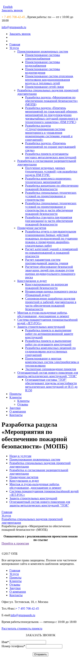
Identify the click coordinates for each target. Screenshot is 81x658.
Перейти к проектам (15, 543)
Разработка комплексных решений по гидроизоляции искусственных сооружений (50, 351)
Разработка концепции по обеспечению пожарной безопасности (51, 187)
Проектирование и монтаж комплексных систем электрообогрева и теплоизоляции (52, 362)
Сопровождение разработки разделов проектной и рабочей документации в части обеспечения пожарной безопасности (50, 304)
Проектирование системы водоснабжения (42, 63)
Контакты (16, 415)
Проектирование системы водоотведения (42, 70)
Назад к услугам (20, 456)
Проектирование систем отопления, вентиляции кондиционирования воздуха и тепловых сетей (49, 80)
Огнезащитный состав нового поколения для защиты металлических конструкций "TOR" (47, 374)
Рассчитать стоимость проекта (22, 628)
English (8, 6)
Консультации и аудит (32, 281)
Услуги (14, 48)
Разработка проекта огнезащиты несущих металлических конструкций (50, 155)
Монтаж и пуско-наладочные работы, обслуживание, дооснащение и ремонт (43, 314)
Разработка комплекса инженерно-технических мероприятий (48, 180)
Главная (14, 44)
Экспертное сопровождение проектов (50, 369)
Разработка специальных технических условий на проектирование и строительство (50, 196)
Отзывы (22, 404)
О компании (17, 411)
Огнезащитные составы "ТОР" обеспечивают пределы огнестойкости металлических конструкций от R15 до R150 (51, 385)
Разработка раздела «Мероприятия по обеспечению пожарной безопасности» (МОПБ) (51, 101)
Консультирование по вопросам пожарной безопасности (46, 286)
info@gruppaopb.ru (14, 27)
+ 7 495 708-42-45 (13, 17)
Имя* (5, 642)
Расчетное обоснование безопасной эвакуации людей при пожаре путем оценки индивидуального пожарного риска (50, 272)
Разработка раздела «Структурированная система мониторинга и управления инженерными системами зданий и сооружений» (49, 132)
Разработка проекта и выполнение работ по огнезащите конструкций (48, 342)
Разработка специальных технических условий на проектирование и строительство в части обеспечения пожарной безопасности (50, 208)
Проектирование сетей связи (44, 86)
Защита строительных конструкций (41, 326)
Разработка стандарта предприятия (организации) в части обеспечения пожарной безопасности (49, 221)
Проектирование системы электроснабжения (42, 56)
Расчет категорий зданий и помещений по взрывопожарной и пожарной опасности (51, 252)
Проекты (15, 393)
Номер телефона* (13, 646)
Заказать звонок (12, 10)
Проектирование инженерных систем (42, 51)
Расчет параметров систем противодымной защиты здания (46, 261)
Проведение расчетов (31, 228)
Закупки (15, 408)
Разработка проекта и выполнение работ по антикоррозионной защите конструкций (49, 334)
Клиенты (15, 397)
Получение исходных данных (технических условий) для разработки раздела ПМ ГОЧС (51, 171)
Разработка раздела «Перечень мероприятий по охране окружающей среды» (50, 147)
